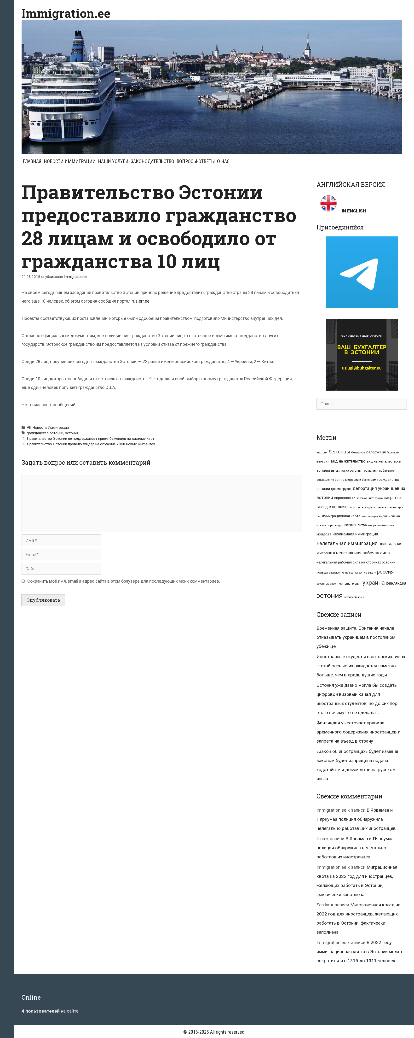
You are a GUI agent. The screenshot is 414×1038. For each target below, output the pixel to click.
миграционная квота (381, 525)
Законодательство (152, 161)
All (29, 427)
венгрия (322, 461)
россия (385, 572)
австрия (322, 452)
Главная (32, 161)
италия (321, 525)
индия (383, 516)
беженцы (339, 452)
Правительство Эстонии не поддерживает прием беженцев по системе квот (90, 438)
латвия (350, 525)
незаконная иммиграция (355, 534)
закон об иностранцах (369, 498)
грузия (346, 489)
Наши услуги (113, 161)
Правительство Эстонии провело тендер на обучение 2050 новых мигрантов (91, 444)
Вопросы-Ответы (196, 161)
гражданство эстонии (45, 433)
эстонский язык (354, 597)
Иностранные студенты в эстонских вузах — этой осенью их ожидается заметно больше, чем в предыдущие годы (360, 666)
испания (395, 516)
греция (336, 489)
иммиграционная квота (341, 516)
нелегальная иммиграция (346, 543)
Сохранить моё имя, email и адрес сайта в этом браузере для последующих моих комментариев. (123, 581)
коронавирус (335, 525)
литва (362, 525)
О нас (223, 161)
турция (356, 583)
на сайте (50, 1011)
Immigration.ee (66, 13)
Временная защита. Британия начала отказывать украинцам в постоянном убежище (355, 637)
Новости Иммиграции (70, 161)
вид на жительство (348, 461)
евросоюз (342, 498)
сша (348, 583)
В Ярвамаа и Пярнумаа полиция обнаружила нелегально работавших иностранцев (356, 819)
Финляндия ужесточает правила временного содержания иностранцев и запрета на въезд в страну (358, 732)
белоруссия (376, 452)
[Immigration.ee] (212, 86)
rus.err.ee (141, 301)
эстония (72, 433)
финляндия (396, 583)
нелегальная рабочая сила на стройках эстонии (355, 562)
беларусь (358, 452)
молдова (323, 534)
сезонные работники (329, 583)
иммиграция (370, 516)
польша (322, 572)
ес (353, 498)
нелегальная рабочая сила (363, 552)
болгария (393, 452)
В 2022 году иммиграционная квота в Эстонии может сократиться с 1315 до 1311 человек (359, 951)
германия (370, 470)
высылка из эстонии (346, 470)
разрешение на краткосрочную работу (352, 572)
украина (373, 582)
